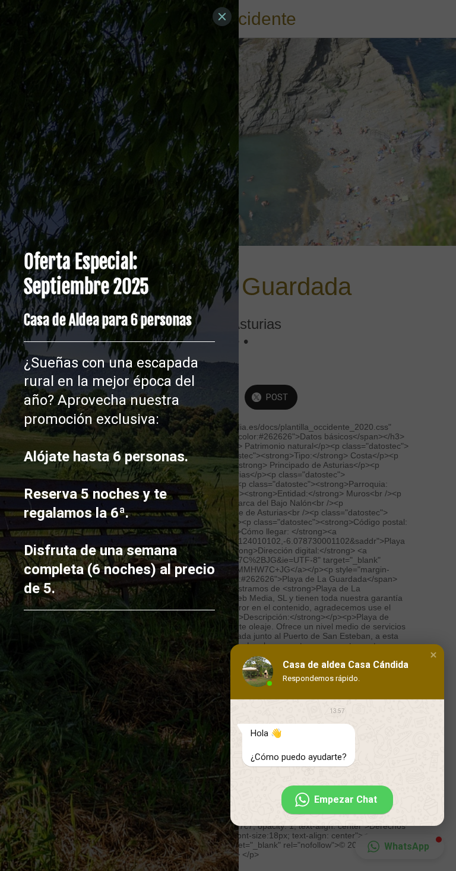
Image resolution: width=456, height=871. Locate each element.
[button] (433, 655)
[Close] (222, 16)
